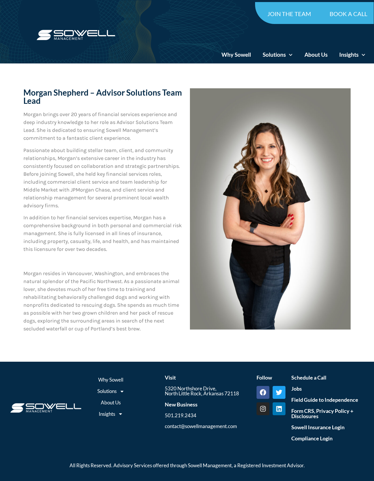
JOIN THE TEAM (289, 13)
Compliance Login (312, 438)
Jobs (296, 388)
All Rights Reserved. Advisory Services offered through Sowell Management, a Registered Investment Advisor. (187, 465)
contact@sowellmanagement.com (201, 426)
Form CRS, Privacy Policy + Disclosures (322, 413)
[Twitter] (279, 392)
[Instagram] (263, 408)
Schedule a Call (308, 377)
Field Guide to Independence (324, 399)
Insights (349, 54)
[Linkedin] (279, 408)
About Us (316, 54)
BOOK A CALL (348, 13)
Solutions (274, 54)
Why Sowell (236, 54)
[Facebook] (263, 392)
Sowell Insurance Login (317, 427)
